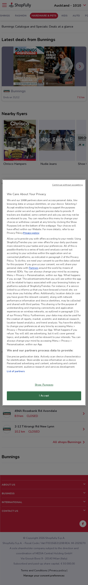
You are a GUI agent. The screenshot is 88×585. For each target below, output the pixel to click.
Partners (33, 268)
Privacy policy (31, 233)
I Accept (44, 395)
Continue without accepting (67, 184)
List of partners (16, 371)
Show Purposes (44, 384)
